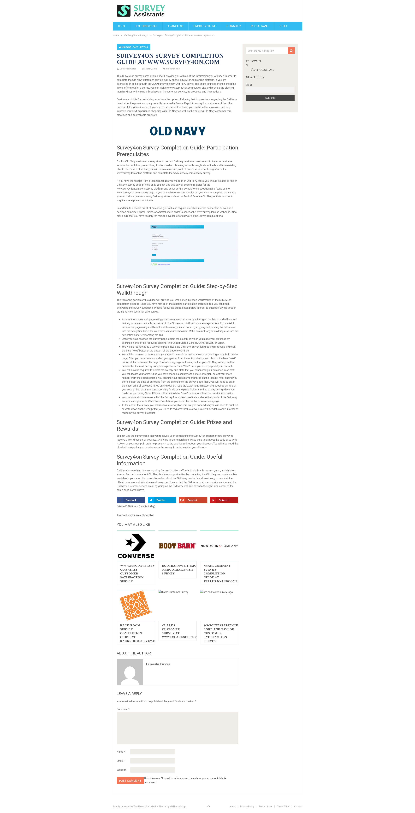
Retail (283, 26)
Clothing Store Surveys (136, 35)
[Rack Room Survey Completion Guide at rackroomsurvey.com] (136, 605)
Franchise (176, 26)
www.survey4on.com (207, 323)
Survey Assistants (262, 69)
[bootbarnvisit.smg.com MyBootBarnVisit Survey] (178, 545)
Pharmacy (233, 26)
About (232, 806)
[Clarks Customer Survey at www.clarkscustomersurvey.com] (178, 605)
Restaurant (260, 26)
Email (121, 760)
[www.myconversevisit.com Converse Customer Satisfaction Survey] (136, 545)
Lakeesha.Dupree (158, 664)
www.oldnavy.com (158, 482)
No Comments (173, 69)
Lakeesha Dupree (128, 69)
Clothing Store (146, 26)
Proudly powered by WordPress (129, 806)
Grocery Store (204, 26)
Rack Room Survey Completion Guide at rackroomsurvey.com (140, 633)
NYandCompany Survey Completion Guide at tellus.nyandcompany (224, 573)
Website (121, 769)
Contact (298, 806)
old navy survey (132, 515)
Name (121, 751)
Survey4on (148, 515)
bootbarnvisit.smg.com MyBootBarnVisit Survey (183, 569)
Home (116, 35)
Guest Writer (283, 806)
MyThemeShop (178, 806)
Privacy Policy (247, 806)
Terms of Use (266, 806)
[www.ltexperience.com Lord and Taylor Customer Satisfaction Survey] (219, 605)
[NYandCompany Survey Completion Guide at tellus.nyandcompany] (219, 545)
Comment (123, 709)
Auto (121, 26)
